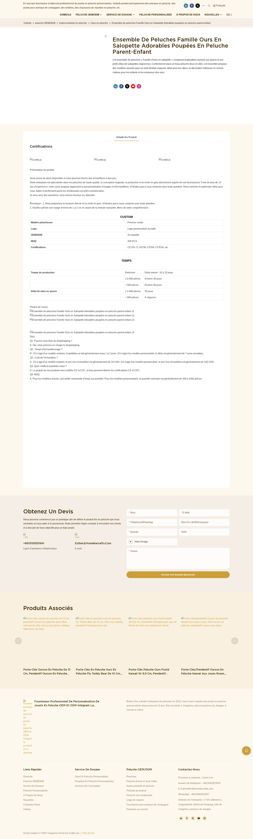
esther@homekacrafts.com (199, 788)
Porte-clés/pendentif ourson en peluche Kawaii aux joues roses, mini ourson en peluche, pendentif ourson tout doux (203, 671)
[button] (231, 14)
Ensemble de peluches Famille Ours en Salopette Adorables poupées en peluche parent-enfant (161, 23)
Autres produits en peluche (73, 23)
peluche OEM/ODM (45, 23)
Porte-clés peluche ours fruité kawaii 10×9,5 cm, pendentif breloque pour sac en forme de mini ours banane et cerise (153, 671)
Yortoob (27, 23)
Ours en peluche (99, 23)
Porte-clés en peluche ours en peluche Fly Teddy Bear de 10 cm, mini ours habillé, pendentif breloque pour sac (98, 671)
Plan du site (88, 833)
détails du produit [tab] (126, 137)
